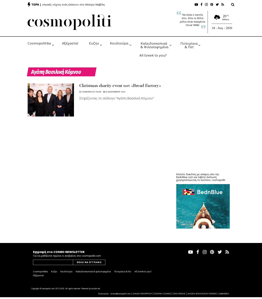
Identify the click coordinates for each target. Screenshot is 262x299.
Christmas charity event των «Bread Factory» (120, 86)
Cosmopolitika (39, 43)
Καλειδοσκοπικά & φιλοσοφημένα (93, 271)
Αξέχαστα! (70, 43)
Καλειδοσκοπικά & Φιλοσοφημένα (154, 45)
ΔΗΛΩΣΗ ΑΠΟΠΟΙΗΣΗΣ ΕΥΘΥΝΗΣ (202, 293)
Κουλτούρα (119, 43)
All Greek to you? (152, 55)
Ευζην (94, 43)
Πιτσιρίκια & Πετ (189, 45)
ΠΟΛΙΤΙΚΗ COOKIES (162, 293)
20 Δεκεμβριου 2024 (115, 92)
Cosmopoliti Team (91, 92)
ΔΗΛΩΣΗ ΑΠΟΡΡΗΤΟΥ (142, 293)
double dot (95, 288)
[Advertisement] (203, 142)
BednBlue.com (184, 177)
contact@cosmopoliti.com (120, 293)
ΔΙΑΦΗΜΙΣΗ (224, 293)
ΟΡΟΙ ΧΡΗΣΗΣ (179, 293)
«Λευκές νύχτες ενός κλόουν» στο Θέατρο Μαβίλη (73, 4)
